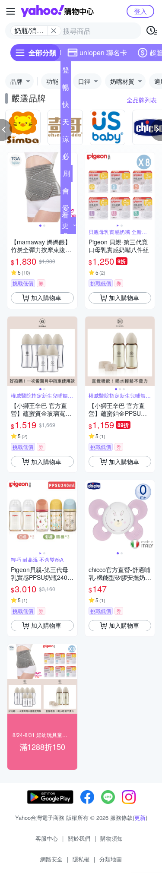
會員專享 (65, 192)
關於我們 (79, 838)
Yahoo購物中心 (57, 11)
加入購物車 (46, 297)
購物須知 (111, 838)
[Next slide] (71, 187)
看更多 (65, 225)
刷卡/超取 (66, 175)
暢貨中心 (65, 89)
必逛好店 (65, 158)
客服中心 (46, 838)
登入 (140, 11)
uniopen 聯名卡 (103, 52)
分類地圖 (110, 859)
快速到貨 (65, 106)
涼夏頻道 (65, 141)
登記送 (65, 72)
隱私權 (81, 859)
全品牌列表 (142, 99)
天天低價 (65, 123)
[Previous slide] (13, 187)
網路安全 (51, 859)
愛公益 (65, 210)
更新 (140, 817)
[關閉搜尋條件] (53, 31)
